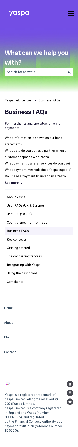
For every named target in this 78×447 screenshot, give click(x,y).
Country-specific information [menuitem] (28, 222)
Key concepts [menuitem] (17, 239)
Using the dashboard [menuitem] (22, 273)
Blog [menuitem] (7, 337)
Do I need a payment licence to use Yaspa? (36, 176)
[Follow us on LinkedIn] (70, 384)
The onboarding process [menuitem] (24, 256)
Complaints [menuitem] (15, 282)
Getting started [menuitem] (18, 248)
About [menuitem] (8, 323)
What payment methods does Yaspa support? (38, 170)
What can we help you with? (37, 58)
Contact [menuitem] (10, 352)
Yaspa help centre (18, 100)
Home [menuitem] (8, 308)
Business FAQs (49, 100)
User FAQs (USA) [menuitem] (19, 214)
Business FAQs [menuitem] (18, 231)
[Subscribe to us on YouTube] (70, 401)
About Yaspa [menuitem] (16, 197)
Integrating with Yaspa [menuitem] (24, 265)
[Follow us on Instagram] (70, 393)
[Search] (69, 72)
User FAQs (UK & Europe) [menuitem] (25, 205)
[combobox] (35, 72)
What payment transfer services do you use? (37, 163)
